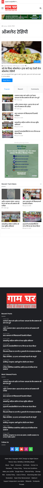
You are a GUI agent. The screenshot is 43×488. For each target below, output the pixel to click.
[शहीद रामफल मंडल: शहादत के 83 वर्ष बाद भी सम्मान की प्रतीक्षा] (7, 107)
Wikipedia (28, 481)
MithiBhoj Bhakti (29, 462)
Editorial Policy (29, 471)
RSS (3, 475)
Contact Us (34, 465)
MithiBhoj (20, 462)
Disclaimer (9, 468)
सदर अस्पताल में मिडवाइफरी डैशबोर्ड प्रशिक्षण (32, 202)
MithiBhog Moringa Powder (21, 142)
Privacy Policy (18, 468)
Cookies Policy (10, 475)
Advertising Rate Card (34, 475)
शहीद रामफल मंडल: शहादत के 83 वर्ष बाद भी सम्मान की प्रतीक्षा (27, 105)
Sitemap (37, 471)
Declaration (9, 478)
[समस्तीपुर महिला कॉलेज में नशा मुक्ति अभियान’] (7, 125)
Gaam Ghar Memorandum (22, 478)
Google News (19, 471)
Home (5, 26)
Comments (35, 89)
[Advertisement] (21, 262)
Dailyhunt (34, 478)
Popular (7, 89)
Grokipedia (36, 481)
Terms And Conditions (30, 468)
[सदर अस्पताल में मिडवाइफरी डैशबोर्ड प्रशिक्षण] (7, 116)
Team (12, 465)
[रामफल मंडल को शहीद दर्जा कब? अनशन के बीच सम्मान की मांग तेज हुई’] (7, 98)
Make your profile (8, 471)
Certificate (26, 465)
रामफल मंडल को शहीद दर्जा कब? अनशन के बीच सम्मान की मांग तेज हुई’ (27, 97)
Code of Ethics (21, 475)
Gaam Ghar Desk (8, 66)
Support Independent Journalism (14, 481)
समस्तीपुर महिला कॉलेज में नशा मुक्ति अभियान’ (10, 225)
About (7, 465)
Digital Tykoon (34, 458)
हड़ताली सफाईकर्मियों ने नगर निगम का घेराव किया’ (16, 2)
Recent (20, 89)
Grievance (18, 465)
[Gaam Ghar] (11, 8)
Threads (21, 484)
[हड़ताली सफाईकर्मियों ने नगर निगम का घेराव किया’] (7, 134)
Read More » (7, 80)
